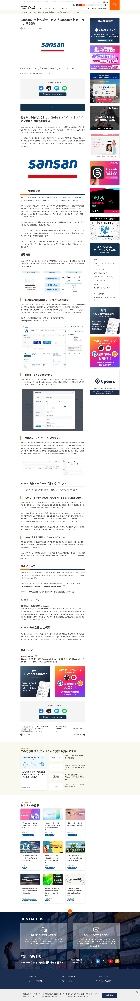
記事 (39, 8)
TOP (21, 12)
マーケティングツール (103, 976)
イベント (55, 8)
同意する (109, 995)
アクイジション (99, 280)
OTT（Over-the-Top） (102, 273)
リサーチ (47, 8)
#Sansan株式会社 (48, 68)
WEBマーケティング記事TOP (33, 12)
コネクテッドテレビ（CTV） (104, 277)
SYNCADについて (97, 2)
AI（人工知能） (99, 294)
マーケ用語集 (92, 8)
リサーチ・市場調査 (35, 981)
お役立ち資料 (102, 8)
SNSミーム (98, 259)
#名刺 (72, 68)
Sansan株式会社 (28, 656)
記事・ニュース (34, 976)
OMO (96, 284)
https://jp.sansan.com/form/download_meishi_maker (41, 586)
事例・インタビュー (68, 8)
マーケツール (81, 8)
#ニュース (62, 68)
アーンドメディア (100, 269)
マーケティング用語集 (103, 981)
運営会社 (105, 2)
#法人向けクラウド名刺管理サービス (35, 73)
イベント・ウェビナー (69, 976)
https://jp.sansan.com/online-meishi (34, 321)
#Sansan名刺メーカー (29, 68)
